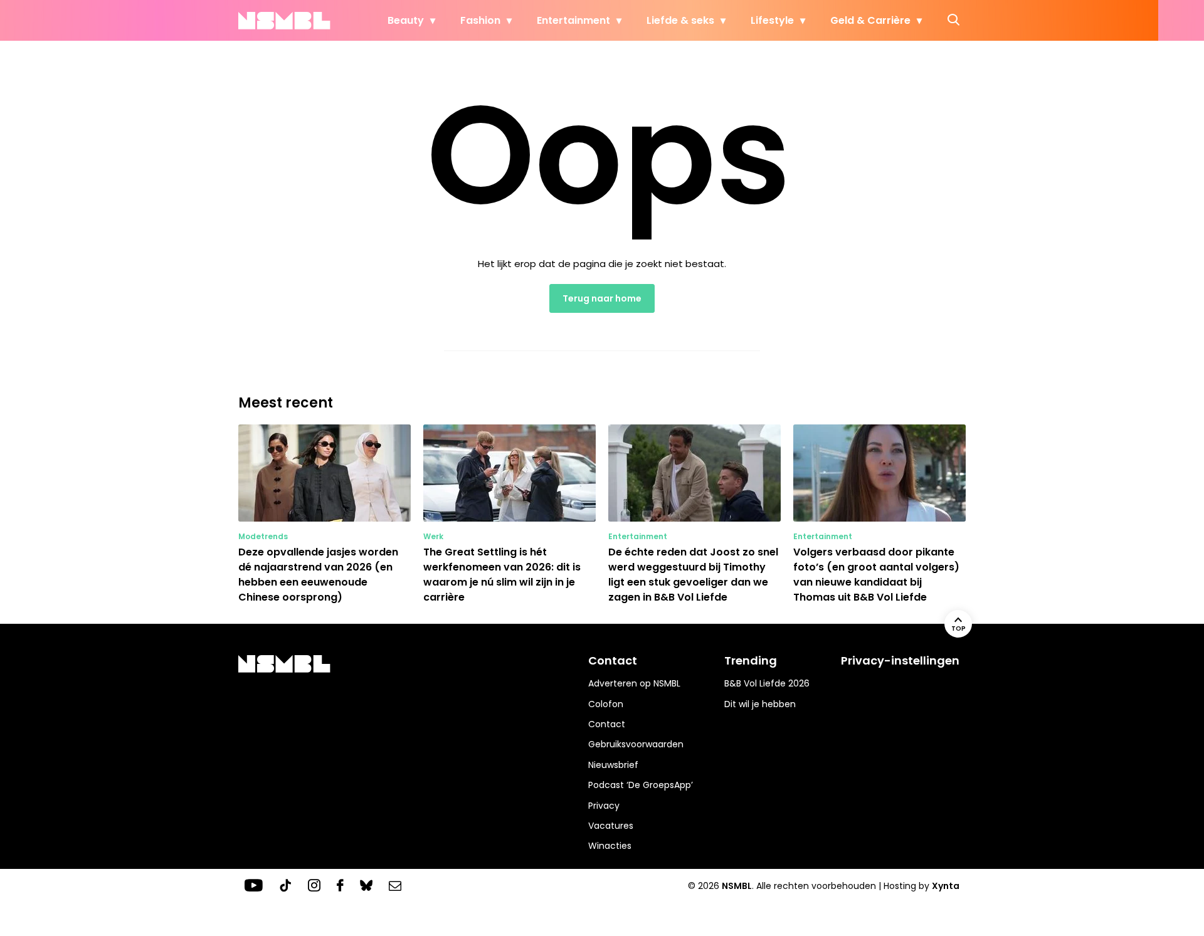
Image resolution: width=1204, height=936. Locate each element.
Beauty (406, 20)
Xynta (945, 886)
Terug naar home (602, 298)
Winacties (609, 845)
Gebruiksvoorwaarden (636, 744)
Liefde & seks (680, 20)
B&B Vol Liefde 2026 (767, 683)
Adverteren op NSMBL (634, 683)
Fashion (480, 20)
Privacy (604, 805)
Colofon (605, 704)
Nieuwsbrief (613, 765)
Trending (750, 660)
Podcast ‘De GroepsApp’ (640, 785)
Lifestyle (772, 20)
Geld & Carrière (870, 20)
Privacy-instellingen (900, 660)
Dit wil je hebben (760, 704)
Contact (606, 724)
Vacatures (610, 825)
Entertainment (573, 20)
